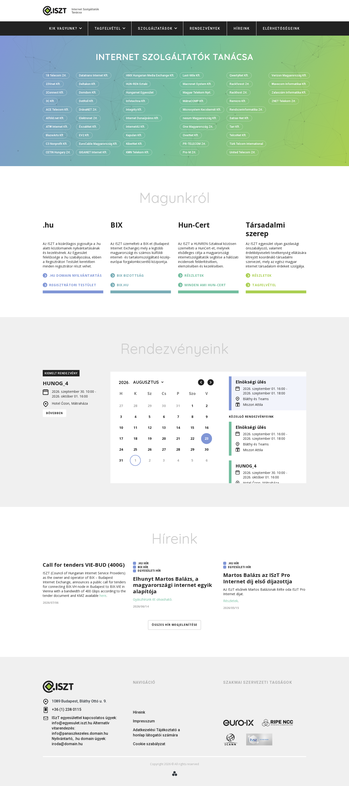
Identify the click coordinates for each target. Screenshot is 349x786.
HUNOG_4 (246, 466)
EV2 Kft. (84, 135)
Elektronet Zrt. (88, 118)
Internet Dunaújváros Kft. (142, 118)
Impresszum (144, 721)
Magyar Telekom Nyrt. (197, 92)
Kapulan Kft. (134, 135)
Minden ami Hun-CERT (205, 285)
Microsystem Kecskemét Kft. (202, 109)
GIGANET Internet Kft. (93, 152)
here (102, 595)
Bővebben (54, 413)
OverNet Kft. (191, 135)
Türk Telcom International (246, 143)
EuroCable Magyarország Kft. (98, 143)
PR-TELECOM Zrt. (194, 143)
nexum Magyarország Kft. (200, 118)
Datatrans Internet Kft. (93, 75)
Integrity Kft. (134, 109)
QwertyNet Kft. (239, 75)
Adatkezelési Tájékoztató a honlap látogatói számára (156, 732)
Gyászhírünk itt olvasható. (152, 599)
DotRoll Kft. (86, 101)
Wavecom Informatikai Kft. (289, 84)
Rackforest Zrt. (240, 84)
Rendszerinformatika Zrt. (246, 109)
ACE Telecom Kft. (57, 109)
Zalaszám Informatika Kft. (289, 92)
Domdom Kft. (87, 92)
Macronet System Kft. (197, 84)
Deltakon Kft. (87, 84)
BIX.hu (122, 285)
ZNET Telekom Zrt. (284, 101)
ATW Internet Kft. (57, 126)
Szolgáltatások (155, 28)
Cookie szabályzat (149, 744)
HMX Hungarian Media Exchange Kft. (150, 75)
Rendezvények (205, 28)
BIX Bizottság (130, 275)
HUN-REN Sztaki (136, 84)
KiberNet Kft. (134, 143)
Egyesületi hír (149, 571)
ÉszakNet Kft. (88, 126)
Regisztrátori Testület (72, 285)
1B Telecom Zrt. (56, 75)
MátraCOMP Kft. (193, 101)
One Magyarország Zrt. (198, 126)
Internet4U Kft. (135, 126)
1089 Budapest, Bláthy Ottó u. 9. (79, 701)
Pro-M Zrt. (189, 152)
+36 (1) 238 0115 (66, 709)
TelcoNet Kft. (238, 135)
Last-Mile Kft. (191, 75)
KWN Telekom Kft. (137, 152)
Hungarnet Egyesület (140, 92)
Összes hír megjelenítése (174, 625)
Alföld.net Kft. (55, 118)
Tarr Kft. (235, 126)
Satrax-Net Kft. (239, 118)
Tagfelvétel (108, 28)
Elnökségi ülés (251, 382)
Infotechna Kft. (136, 101)
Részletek (194, 275)
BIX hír (143, 567)
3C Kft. (50, 101)
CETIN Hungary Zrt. (58, 152)
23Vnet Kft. (53, 84)
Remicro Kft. (238, 101)
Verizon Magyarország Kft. (289, 75)
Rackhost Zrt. (238, 92)
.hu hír (143, 563)
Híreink (242, 28)
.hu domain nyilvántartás (75, 275)
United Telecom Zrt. (242, 152)
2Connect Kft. (55, 92)
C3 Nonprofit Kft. (56, 143)
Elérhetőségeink (281, 28)
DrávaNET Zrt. (88, 109)
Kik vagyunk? (63, 28)
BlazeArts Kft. (55, 135)
